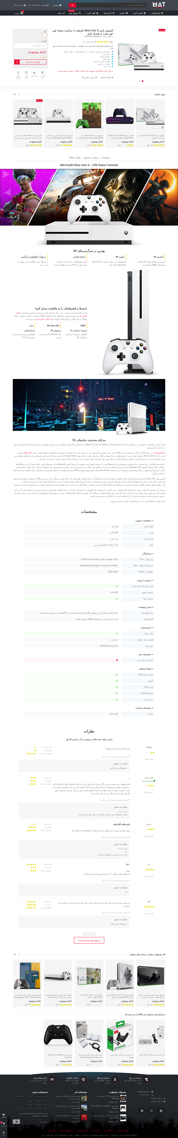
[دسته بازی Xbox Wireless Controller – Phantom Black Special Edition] (123, 1108)
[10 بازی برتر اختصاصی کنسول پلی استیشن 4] (84, 1117)
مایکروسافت (159, 453)
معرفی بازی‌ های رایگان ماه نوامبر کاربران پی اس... (67, 1097)
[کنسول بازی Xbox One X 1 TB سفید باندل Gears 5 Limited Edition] (119, 976)
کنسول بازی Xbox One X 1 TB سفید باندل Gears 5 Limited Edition (120, 996)
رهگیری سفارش (122, 1130)
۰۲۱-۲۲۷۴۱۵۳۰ (144, 1095)
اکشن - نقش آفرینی (40, 1107)
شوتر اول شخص (41, 1104)
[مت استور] (159, 5)
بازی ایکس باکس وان (45, 319)
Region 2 (20, 1096)
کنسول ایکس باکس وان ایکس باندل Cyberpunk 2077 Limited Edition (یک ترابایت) (27, 997)
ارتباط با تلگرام (156, 1101)
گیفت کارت (91, 13)
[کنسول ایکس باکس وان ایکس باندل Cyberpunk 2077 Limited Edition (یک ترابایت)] (27, 976)
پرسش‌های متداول (66, 1130)
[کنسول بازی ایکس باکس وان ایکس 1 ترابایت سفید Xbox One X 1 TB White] (58, 976)
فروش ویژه (73, 12)
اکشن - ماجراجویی (41, 1100)
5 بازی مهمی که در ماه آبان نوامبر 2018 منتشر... (67, 1107)
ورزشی (29, 1100)
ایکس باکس (138, 13)
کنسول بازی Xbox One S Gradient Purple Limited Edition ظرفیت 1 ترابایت (121, 138)
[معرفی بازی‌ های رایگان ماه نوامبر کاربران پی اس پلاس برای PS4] (84, 1098)
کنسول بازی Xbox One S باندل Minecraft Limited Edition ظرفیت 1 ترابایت (90, 138)
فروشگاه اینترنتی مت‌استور (121, 1135)
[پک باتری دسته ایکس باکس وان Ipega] (119, 1035)
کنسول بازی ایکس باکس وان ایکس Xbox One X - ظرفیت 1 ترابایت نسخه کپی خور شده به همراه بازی (151, 997)
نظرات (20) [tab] (75, 157)
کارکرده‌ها (108, 13)
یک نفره (29, 1096)
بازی (81, 52)
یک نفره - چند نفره (41, 1096)
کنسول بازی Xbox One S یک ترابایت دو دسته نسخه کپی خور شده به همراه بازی (28, 138)
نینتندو (122, 13)
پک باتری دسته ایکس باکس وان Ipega (122, 1056)
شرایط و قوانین (82, 1130)
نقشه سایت (52, 1130)
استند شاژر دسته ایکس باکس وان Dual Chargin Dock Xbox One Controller (90, 1057)
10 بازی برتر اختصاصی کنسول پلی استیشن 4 (67, 1117)
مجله (60, 13)
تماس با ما (96, 1130)
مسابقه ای (30, 1104)
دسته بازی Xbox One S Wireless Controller (60, 1056)
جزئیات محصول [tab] (91, 157)
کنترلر (29, 1107)
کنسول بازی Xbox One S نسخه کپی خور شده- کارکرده (151, 137)
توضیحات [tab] (105, 157)
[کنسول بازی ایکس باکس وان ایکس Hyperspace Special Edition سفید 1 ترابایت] (58, 116)
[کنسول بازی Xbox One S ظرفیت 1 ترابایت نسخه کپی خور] (141, 56)
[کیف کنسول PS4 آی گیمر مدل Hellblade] (123, 1098)
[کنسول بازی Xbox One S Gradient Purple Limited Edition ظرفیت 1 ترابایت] (120, 116)
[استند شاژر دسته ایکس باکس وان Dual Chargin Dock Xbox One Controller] (89, 1035)
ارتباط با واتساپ (156, 1098)
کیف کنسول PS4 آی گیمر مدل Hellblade (108, 1097)
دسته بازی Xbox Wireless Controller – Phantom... (105, 1107)
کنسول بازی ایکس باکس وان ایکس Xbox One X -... (106, 1117)
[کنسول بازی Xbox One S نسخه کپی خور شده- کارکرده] (150, 116)
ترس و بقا (20, 1107)
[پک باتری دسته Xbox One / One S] (150, 1035)
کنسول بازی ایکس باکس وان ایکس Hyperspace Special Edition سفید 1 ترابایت (59, 138)
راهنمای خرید (108, 1130)
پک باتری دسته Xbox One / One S (151, 1055)
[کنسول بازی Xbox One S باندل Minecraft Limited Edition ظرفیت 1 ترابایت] (89, 116)
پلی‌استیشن (155, 13)
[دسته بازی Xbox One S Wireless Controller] (58, 1035)
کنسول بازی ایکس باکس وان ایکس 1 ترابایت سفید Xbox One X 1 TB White (58, 997)
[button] (142, 81)
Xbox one (28, 453)
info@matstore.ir (143, 1092)
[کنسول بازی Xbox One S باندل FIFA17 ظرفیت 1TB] (89, 976)
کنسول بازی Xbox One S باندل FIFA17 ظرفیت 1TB (91, 996)
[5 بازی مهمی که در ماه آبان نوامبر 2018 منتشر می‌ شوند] (84, 1108)
